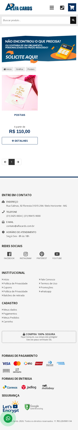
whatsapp (45, 291)
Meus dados (10, 309)
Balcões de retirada (13, 295)
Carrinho (8, 321)
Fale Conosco (47, 279)
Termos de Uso (48, 283)
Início (9, 69)
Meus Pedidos (11, 317)
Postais (31, 69)
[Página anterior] (5, 162)
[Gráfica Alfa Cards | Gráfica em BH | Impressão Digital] (18, 13)
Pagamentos (10, 313)
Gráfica (19, 69)
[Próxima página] (18, 162)
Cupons (7, 287)
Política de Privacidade (15, 283)
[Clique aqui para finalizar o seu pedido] (72, 7)
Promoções (46, 287)
